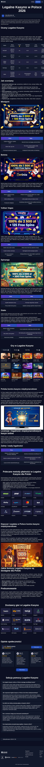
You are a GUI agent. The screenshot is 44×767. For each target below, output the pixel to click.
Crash (26, 349)
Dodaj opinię (36, 647)
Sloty (37, 349)
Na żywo (15, 349)
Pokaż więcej (22, 669)
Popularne (5, 349)
